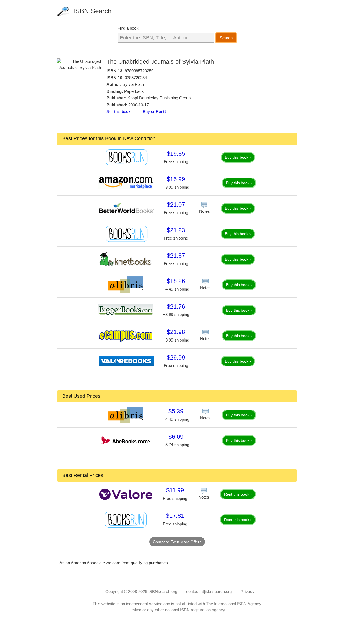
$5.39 (175, 411)
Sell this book (118, 111)
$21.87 (176, 255)
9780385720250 (139, 70)
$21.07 (176, 204)
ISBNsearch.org (162, 591)
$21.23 (176, 230)
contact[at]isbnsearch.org (209, 591)
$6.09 (175, 436)
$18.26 (176, 281)
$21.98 (176, 332)
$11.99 (175, 490)
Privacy (247, 591)
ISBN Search (92, 11)
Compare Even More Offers (177, 542)
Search (226, 37)
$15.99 (176, 179)
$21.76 (176, 306)
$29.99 (176, 357)
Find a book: (129, 28)
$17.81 (175, 515)
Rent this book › (238, 494)
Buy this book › (238, 157)
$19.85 (176, 153)
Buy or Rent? (154, 111)
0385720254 (136, 77)
